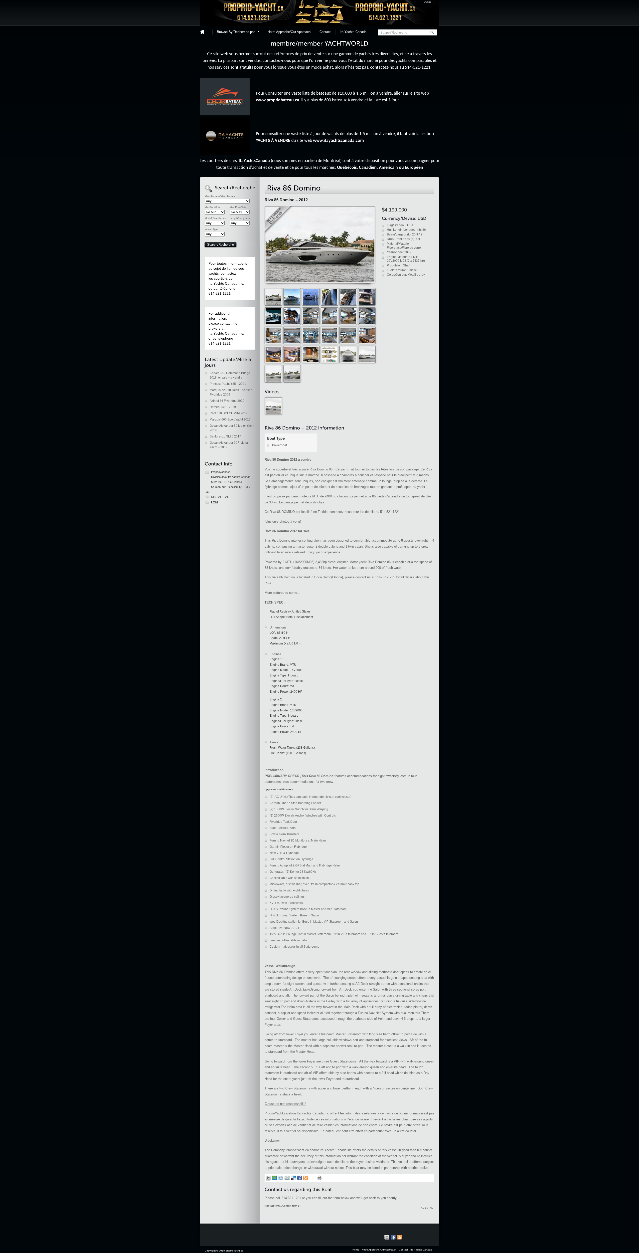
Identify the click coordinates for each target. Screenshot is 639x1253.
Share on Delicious (293, 1178)
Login (427, 2)
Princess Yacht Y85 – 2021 (228, 384)
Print (319, 1178)
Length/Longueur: (240, 218)
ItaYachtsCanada (254, 161)
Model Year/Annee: (216, 218)
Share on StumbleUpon (274, 1178)
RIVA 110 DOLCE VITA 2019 (229, 413)
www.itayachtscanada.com (338, 140)
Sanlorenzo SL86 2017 (225, 436)
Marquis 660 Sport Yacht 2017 (230, 419)
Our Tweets (386, 1237)
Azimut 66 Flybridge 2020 (227, 401)
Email (214, 501)
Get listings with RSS (305, 1178)
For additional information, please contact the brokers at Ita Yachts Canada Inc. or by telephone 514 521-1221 (226, 328)
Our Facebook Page (393, 1237)
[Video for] (274, 414)
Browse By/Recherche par (234, 32)
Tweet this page (268, 1178)
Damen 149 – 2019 (223, 407)
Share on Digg (287, 1178)
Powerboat (279, 445)
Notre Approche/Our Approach (289, 32)
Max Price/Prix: (238, 207)
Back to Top (427, 1208)
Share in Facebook (299, 1178)
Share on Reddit (280, 1178)
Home (204, 31)
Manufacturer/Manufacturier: (221, 196)
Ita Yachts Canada (353, 32)
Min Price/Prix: (213, 207)
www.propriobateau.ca (277, 100)
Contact (325, 32)
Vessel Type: (212, 229)
